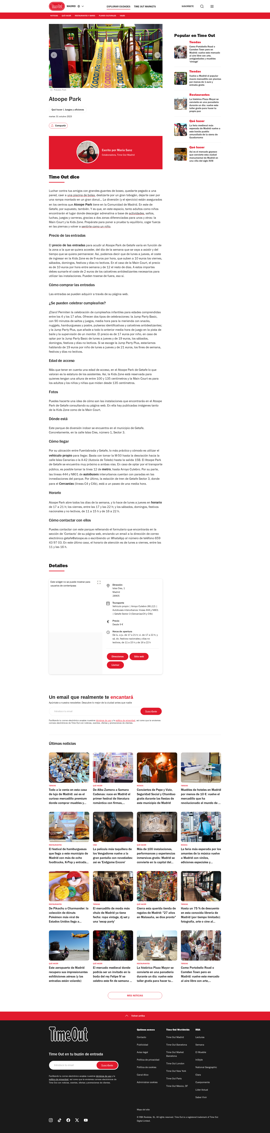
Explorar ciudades (118, 7)
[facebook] (68, 1120)
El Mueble (200, 1052)
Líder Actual (201, 1090)
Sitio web (139, 657)
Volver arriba (138, 1016)
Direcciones (118, 657)
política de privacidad (125, 721)
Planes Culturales (107, 16)
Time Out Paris (174, 1079)
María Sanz (124, 150)
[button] (99, 582)
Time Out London (175, 1064)
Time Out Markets (145, 7)
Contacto (141, 1037)
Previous (54, 55)
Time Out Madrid (175, 1037)
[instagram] (51, 1120)
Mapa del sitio (143, 1110)
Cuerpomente (202, 1082)
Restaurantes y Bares (85, 16)
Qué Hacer (66, 16)
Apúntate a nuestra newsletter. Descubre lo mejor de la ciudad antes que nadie (90, 703)
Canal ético (142, 1075)
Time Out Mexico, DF (177, 1086)
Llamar (115, 665)
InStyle (199, 1060)
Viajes (122, 16)
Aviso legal (142, 1052)
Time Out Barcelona (176, 1045)
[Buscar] (202, 6)
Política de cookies (146, 1067)
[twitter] (77, 1120)
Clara (198, 1075)
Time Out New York (176, 1071)
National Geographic (206, 1067)
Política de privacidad (148, 1060)
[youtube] (86, 1120)
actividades (136, 213)
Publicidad (142, 1045)
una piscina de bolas (81, 195)
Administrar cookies (147, 1082)
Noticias (54, 16)
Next (157, 55)
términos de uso (103, 721)
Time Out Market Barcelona (175, 1054)
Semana (199, 1045)
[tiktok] (59, 1120)
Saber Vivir (201, 1097)
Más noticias (135, 996)
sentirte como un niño (96, 227)
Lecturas (199, 1037)
